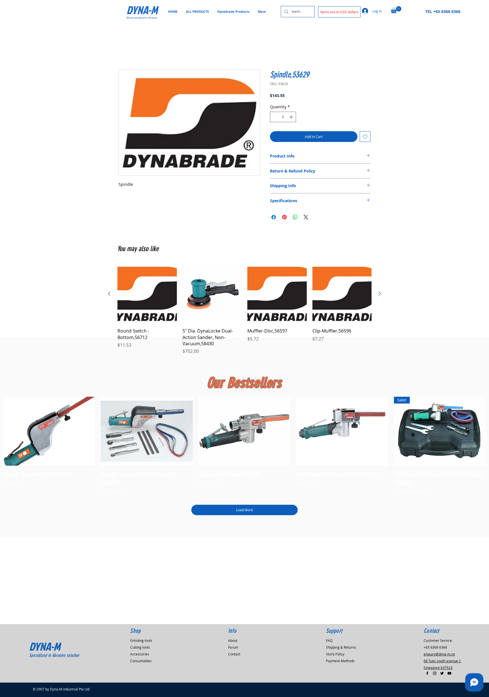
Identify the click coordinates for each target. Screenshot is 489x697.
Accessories (139, 654)
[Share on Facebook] (273, 218)
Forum (233, 647)
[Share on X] (306, 218)
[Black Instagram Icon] (434, 673)
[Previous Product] (109, 294)
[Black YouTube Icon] (449, 673)
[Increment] (291, 118)
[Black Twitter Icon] (442, 673)
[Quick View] (49, 432)
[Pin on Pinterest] (284, 218)
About (232, 640)
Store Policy (335, 654)
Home (125, 50)
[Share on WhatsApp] (295, 218)
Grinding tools (141, 640)
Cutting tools (140, 647)
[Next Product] (379, 294)
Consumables (141, 661)
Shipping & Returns (341, 647)
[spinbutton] (283, 118)
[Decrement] (274, 118)
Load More (244, 510)
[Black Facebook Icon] (427, 673)
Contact (234, 654)
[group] (244, 310)
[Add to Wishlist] (365, 137)
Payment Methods (340, 661)
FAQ (329, 640)
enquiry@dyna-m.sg (439, 654)
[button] (339, 12)
